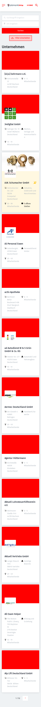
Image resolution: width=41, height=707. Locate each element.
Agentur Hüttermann (15, 458)
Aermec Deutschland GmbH (19, 407)
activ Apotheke (12, 292)
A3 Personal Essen (14, 243)
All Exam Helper (13, 614)
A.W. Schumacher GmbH (17, 182)
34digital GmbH (12, 124)
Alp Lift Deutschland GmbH (18, 673)
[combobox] (20, 18)
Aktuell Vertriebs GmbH (17, 556)
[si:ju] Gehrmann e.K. (15, 74)
